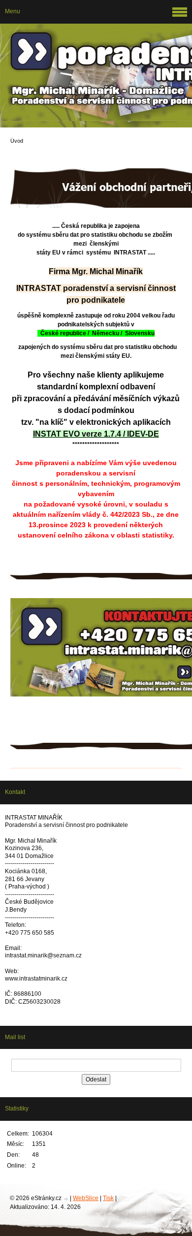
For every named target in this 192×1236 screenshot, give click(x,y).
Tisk (108, 1198)
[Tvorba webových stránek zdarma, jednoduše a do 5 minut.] (66, 1199)
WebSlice (85, 1198)
